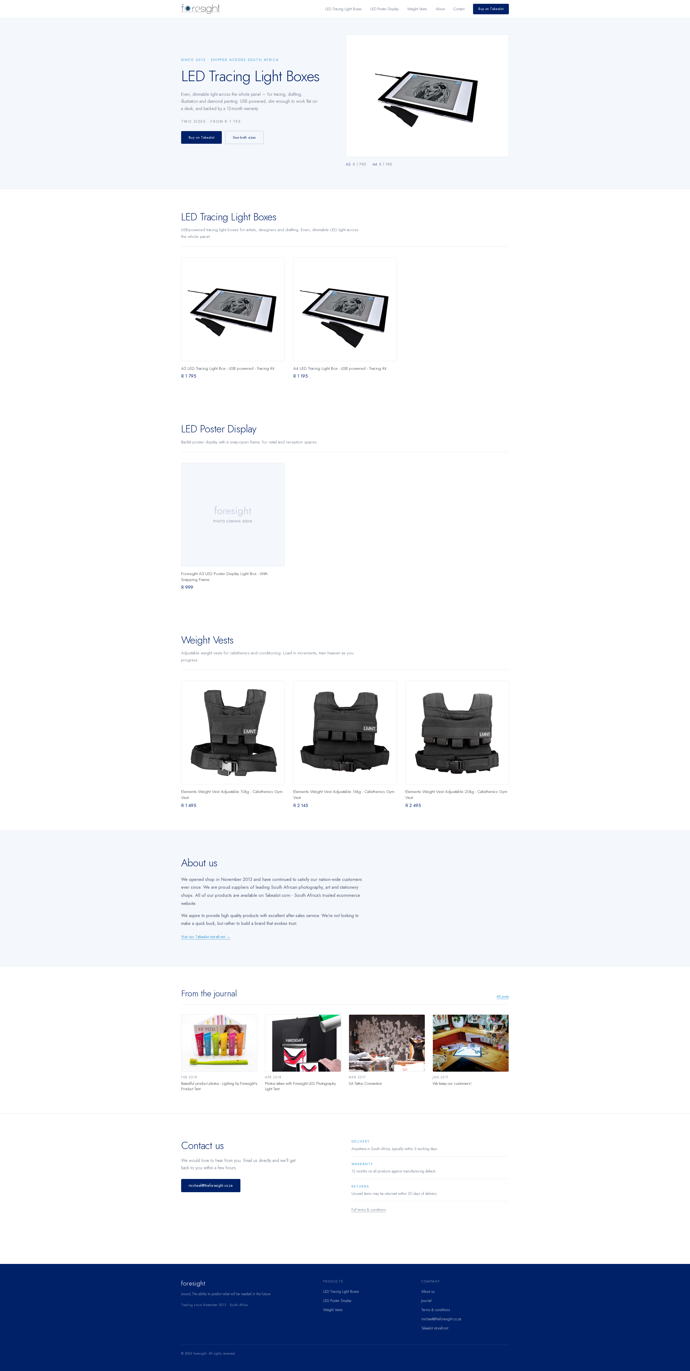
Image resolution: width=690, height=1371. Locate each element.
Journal (426, 1300)
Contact (458, 9)
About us (428, 1291)
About (440, 9)
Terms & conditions (435, 1309)
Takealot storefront (434, 1328)
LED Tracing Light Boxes (343, 9)
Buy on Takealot (490, 8)
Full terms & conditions (368, 1209)
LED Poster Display (384, 9)
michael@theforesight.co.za (211, 1185)
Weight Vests (417, 9)
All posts (502, 996)
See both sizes (244, 137)
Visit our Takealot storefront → (205, 936)
